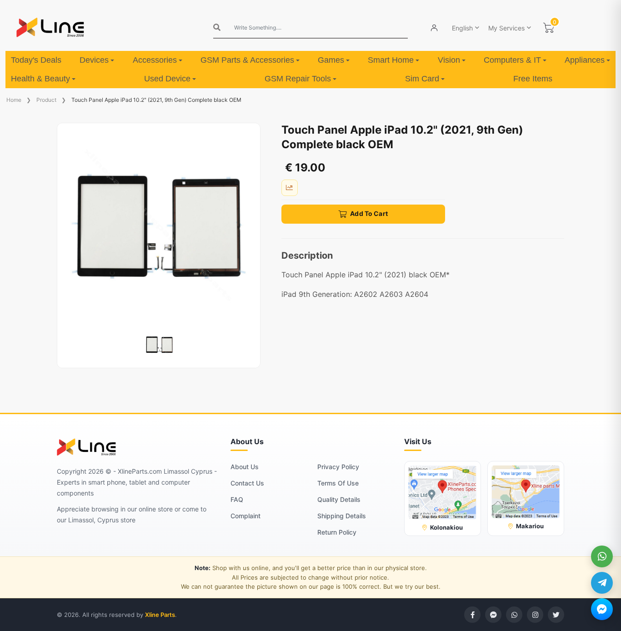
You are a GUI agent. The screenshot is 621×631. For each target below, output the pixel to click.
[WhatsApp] (602, 556)
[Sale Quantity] (289, 188)
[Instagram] (535, 614)
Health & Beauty (40, 78)
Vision (449, 60)
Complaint (245, 516)
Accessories (155, 60)
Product (46, 99)
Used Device (167, 78)
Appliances (585, 60)
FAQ (236, 499)
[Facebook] (472, 614)
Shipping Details (341, 516)
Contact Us (247, 483)
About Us (244, 467)
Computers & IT (512, 60)
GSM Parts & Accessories (247, 60)
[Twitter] (556, 614)
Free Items (532, 78)
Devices (94, 60)
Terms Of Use (338, 483)
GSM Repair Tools (298, 78)
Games (331, 60)
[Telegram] (602, 583)
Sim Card (422, 78)
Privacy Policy (338, 467)
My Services (506, 28)
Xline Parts (160, 614)
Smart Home (391, 60)
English (462, 28)
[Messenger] (602, 609)
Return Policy (336, 532)
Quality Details (339, 499)
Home (13, 99)
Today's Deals (36, 60)
